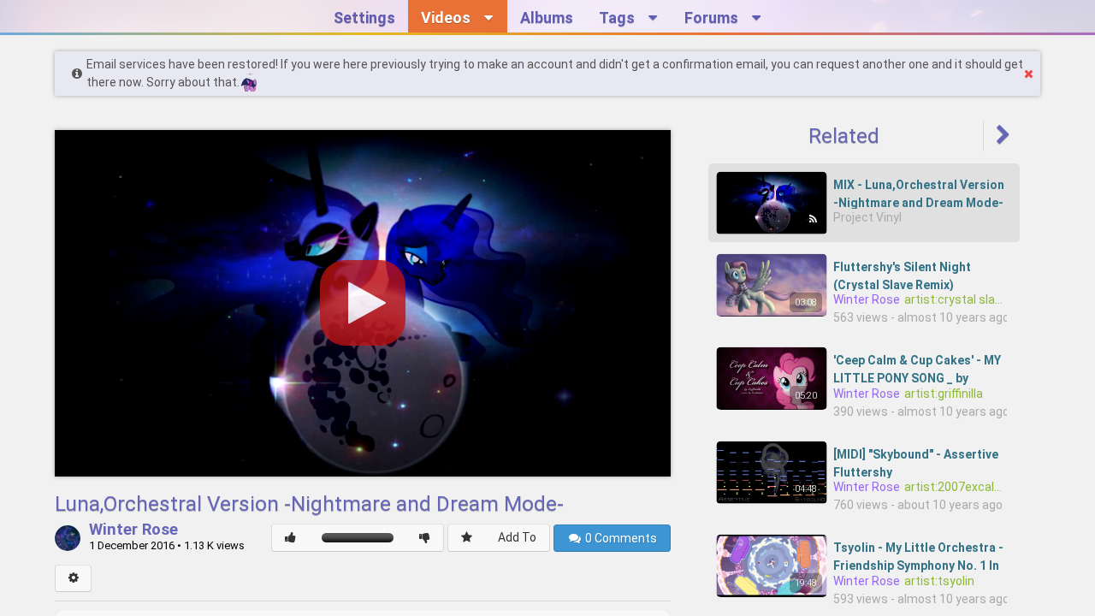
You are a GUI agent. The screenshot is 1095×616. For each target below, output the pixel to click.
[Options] (73, 578)
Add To (517, 537)
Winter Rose (133, 530)
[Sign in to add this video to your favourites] (466, 537)
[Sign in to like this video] (290, 537)
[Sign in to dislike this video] (424, 537)
